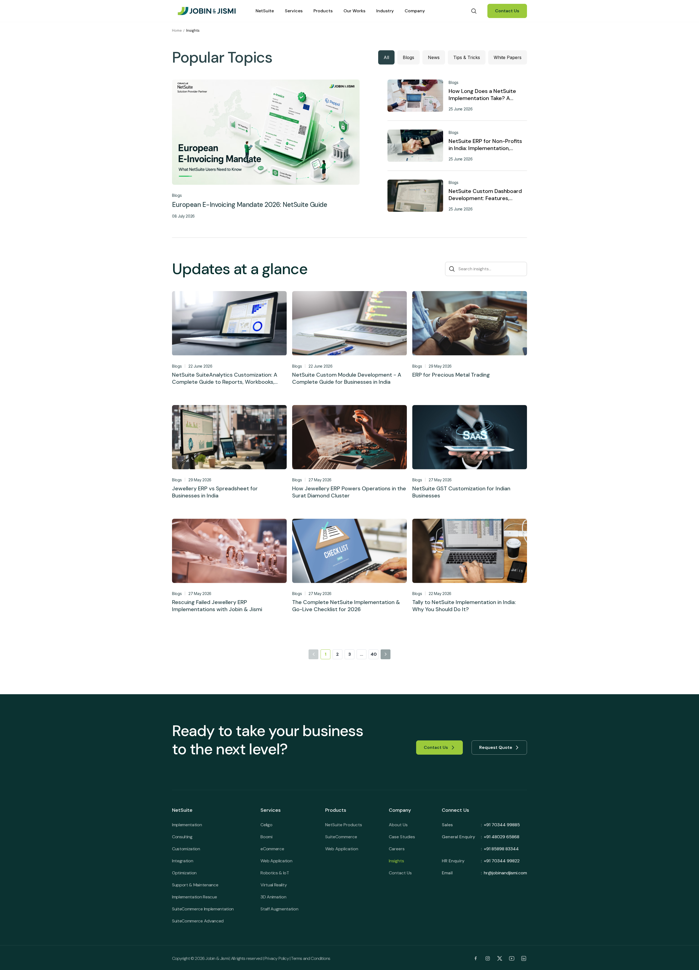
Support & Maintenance (195, 885)
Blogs (408, 57)
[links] (476, 959)
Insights (396, 861)
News (434, 57)
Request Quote (495, 747)
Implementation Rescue (194, 897)
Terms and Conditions (310, 958)
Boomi (266, 837)
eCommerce (272, 849)
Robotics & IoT (274, 873)
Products (323, 11)
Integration (182, 861)
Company (415, 11)
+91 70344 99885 (502, 825)
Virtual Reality (273, 885)
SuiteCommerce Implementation (203, 909)
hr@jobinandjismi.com (505, 873)
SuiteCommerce (341, 837)
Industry (385, 11)
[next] (385, 654)
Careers (397, 849)
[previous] (313, 654)
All (386, 57)
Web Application (276, 861)
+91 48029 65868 (501, 837)
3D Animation (273, 897)
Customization (186, 849)
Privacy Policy (277, 958)
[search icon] (473, 11)
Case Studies (402, 837)
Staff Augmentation (279, 909)
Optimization (184, 873)
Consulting (182, 837)
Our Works (354, 11)
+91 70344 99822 (502, 861)
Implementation (187, 825)
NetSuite (265, 11)
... (361, 654)
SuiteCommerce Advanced (198, 921)
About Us (398, 825)
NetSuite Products (343, 825)
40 (374, 654)
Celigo (266, 825)
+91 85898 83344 (501, 849)
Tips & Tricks (466, 57)
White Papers (508, 57)
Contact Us (507, 11)
